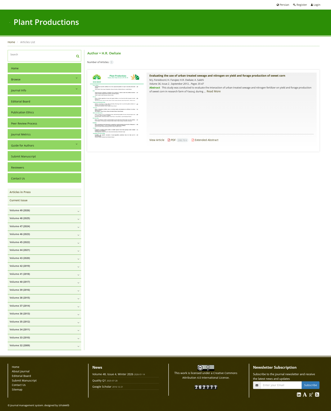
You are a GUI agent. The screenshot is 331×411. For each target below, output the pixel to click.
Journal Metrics (21, 134)
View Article (156, 140)
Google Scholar (101, 386)
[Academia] (305, 395)
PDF (178, 140)
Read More (214, 91)
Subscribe (310, 385)
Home (11, 42)
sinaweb (64, 405)
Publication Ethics (22, 112)
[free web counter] (205, 387)
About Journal (20, 371)
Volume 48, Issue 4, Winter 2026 (112, 374)
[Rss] (317, 395)
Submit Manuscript (23, 156)
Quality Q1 (99, 380)
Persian (284, 5)
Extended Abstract (206, 140)
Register (301, 5)
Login (316, 5)
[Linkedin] (299, 395)
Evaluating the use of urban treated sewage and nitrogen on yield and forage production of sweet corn (217, 75)
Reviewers (17, 167)
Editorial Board (20, 101)
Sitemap (17, 389)
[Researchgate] (311, 395)
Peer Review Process (24, 123)
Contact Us (18, 178)
